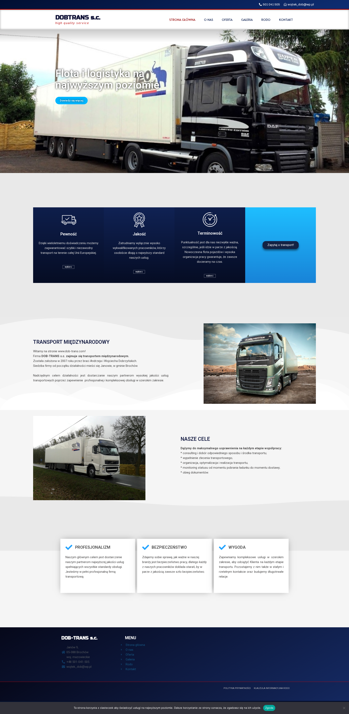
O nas (208, 20)
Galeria (247, 20)
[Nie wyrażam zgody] (344, 708)
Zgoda (269, 707)
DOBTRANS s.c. (77, 17)
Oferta (227, 20)
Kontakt (286, 20)
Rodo (265, 20)
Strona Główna (182, 20)
